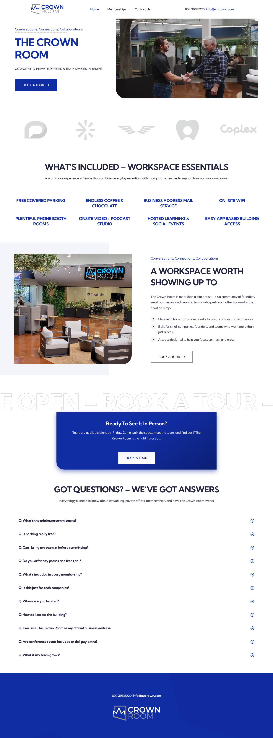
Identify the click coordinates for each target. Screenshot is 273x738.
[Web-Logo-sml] (47, 3)
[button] (136, 520)
